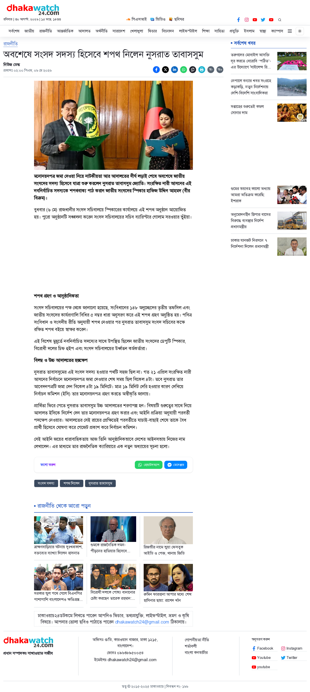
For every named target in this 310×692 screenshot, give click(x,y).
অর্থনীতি (102, 31)
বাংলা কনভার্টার (196, 652)
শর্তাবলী (191, 646)
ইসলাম (249, 31)
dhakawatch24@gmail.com (142, 622)
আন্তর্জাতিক (65, 31)
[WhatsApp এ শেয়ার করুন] (183, 69)
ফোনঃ (125, 652)
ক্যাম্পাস (277, 31)
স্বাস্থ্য (262, 31)
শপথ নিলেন (72, 483)
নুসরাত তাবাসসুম (100, 483)
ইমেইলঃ (125, 660)
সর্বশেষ (14, 31)
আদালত (84, 31)
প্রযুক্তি (234, 31)
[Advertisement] (113, 257)
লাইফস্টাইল (188, 31)
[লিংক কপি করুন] (192, 69)
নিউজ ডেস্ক (11, 64)
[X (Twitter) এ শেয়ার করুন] (165, 69)
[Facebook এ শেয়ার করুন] (156, 69)
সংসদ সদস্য (46, 483)
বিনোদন (168, 31)
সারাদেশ (119, 31)
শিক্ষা (205, 31)
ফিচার (152, 31)
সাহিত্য (219, 31)
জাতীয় (29, 31)
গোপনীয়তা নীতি (197, 640)
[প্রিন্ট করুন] (201, 69)
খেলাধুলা (136, 31)
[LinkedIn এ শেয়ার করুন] (174, 69)
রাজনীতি (45, 31)
